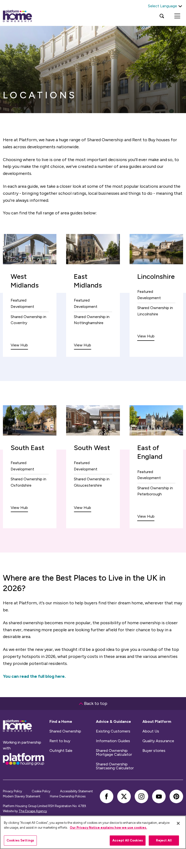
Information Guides (113, 741)
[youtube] (159, 796)
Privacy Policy (12, 791)
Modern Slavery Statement (21, 796)
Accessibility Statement (76, 791)
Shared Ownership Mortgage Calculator (114, 752)
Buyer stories (153, 751)
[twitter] (124, 796)
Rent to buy (59, 741)
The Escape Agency (33, 811)
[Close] (178, 823)
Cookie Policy (41, 791)
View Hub (19, 345)
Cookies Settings (20, 840)
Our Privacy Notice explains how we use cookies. (108, 827)
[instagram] (141, 796)
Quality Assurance (158, 741)
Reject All (164, 840)
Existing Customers (113, 731)
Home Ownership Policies (67, 796)
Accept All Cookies (127, 840)
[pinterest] (176, 796)
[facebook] (106, 796)
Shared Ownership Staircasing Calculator (115, 766)
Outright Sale (60, 751)
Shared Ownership (65, 731)
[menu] (177, 16)
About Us (150, 731)
